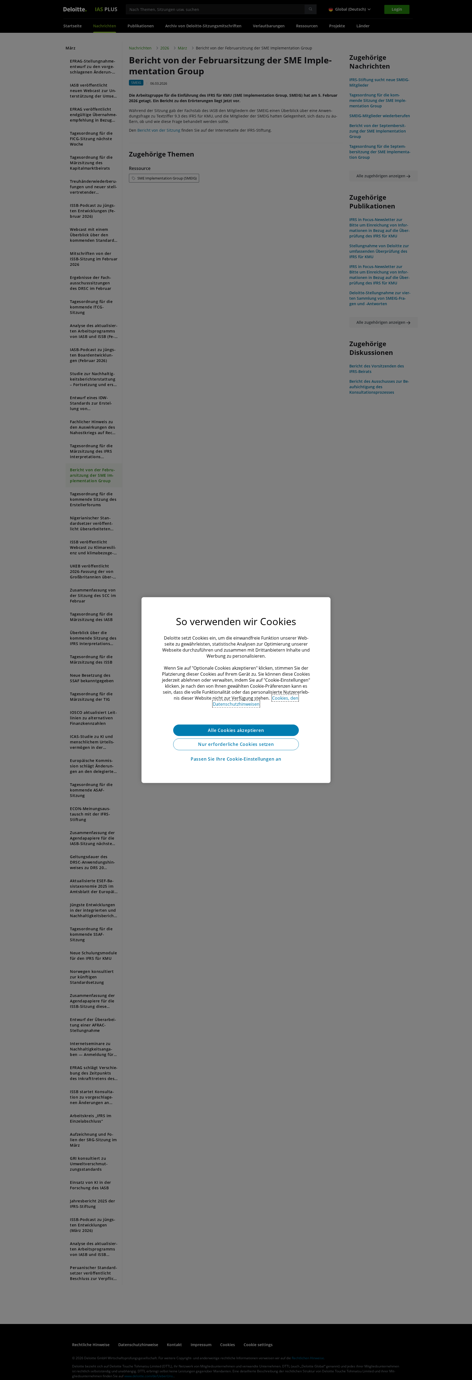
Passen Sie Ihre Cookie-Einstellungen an (236, 759)
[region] (236, 690)
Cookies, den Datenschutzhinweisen (256, 701)
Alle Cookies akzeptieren (236, 730)
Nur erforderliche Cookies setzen (236, 744)
